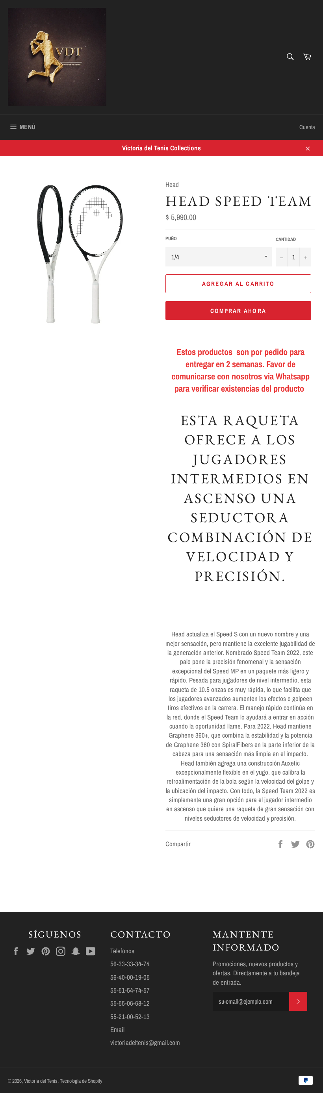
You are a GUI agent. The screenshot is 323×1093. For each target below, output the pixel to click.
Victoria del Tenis (41, 1080)
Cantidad (286, 239)
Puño (171, 238)
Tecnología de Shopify (81, 1080)
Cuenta (307, 127)
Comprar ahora (238, 311)
